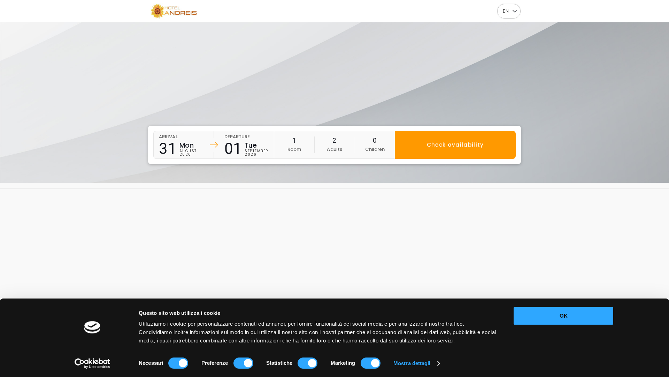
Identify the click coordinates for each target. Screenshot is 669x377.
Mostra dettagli (412, 363)
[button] (514, 11)
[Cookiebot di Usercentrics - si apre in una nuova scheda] (92, 363)
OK (564, 316)
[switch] (243, 363)
